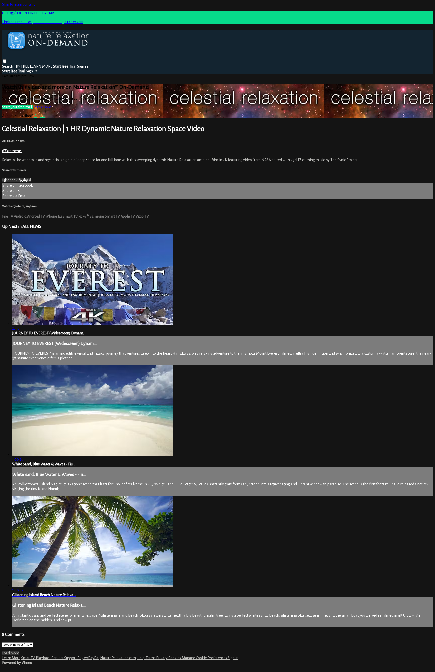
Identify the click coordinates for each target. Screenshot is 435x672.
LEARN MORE (41, 66)
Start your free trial (17, 107)
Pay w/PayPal (88, 658)
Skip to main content (18, 4)
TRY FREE (21, 66)
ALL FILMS (8, 141)
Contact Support (64, 658)
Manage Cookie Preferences (205, 658)
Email (26, 180)
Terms (151, 658)
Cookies (175, 658)
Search (8, 66)
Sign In (31, 71)
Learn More (11, 658)
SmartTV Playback (36, 658)
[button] (4, 61)
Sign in (82, 66)
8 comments (12, 151)
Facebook (10, 180)
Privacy (162, 658)
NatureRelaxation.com (118, 658)
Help (141, 658)
